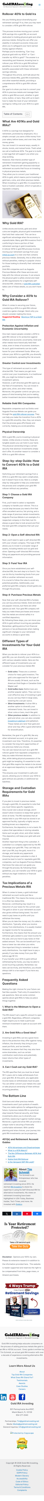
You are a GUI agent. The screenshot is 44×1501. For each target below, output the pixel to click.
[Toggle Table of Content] (26, 114)
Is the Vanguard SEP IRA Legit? (21, 1162)
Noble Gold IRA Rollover (18, 1159)
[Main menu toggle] (39, 4)
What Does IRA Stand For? (22, 1377)
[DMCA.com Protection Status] (22, 1443)
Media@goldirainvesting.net (25, 1424)
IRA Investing (16, 1187)
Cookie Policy (22, 1470)
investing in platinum (17, 721)
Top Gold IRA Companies (22, 1375)
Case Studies (22, 1386)
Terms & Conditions (22, 1487)
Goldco (19, 1204)
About (22, 1372)
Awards (22, 1383)
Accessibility (22, 1479)
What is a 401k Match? (17, 1150)
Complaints (22, 1490)
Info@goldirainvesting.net (30, 1427)
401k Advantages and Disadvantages (24, 1147)
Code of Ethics (22, 1481)
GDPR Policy (22, 1473)
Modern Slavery (22, 1476)
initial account (8, 255)
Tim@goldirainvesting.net (28, 1421)
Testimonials (22, 1380)
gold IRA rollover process (23, 414)
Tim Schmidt (25, 1171)
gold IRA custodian (32, 284)
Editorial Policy (22, 1484)
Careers (22, 1389)
